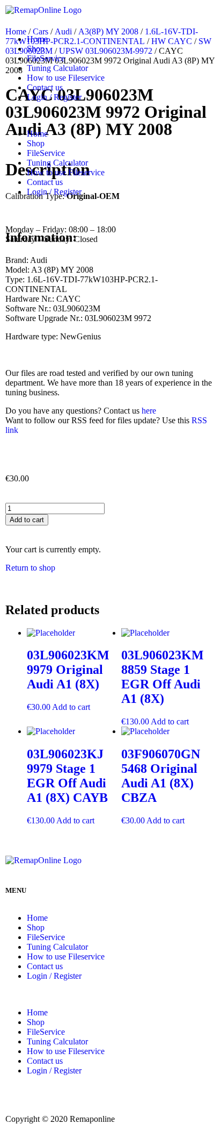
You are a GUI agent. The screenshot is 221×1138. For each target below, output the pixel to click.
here (149, 410)
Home (37, 39)
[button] (110, 115)
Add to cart (27, 520)
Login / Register (54, 97)
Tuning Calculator (57, 68)
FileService (46, 58)
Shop (36, 48)
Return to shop (30, 567)
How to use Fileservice (66, 77)
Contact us (45, 87)
